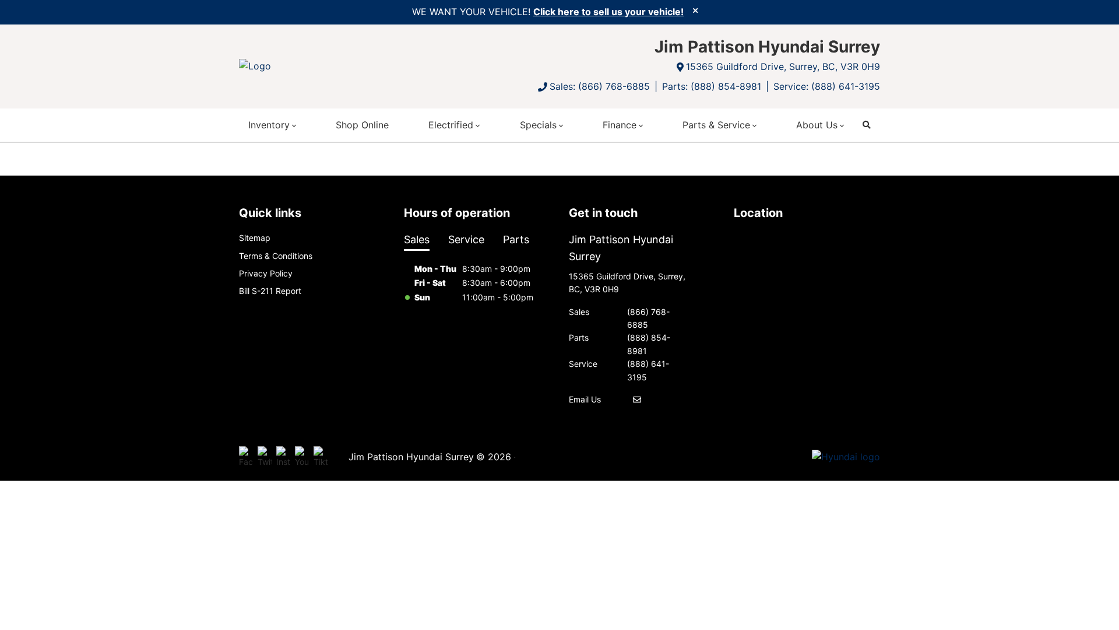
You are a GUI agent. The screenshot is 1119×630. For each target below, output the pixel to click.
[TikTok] (321, 457)
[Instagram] (283, 457)
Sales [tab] (417, 239)
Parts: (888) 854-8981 (711, 86)
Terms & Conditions (275, 256)
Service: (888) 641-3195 (826, 86)
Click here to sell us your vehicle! (608, 12)
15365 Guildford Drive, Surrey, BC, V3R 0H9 (783, 66)
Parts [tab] (516, 239)
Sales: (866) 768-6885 (600, 86)
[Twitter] (265, 457)
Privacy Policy (266, 273)
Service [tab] (466, 239)
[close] (695, 10)
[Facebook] (246, 457)
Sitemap (254, 238)
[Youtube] (302, 457)
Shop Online (362, 125)
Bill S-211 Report (270, 291)
